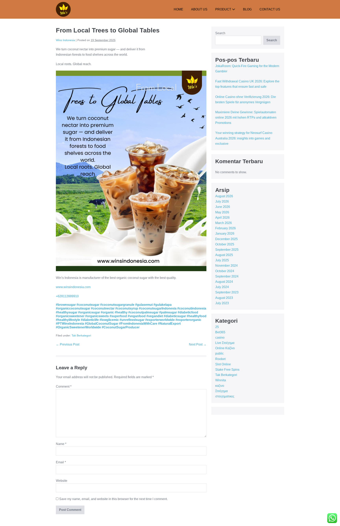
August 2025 (224, 255)
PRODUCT (223, 9)
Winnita (220, 380)
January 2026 (224, 233)
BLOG (247, 9)
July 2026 (222, 201)
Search (220, 33)
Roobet (220, 359)
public (219, 353)
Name (61, 444)
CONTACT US (270, 9)
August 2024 (224, 281)
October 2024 (224, 271)
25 (217, 327)
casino (220, 337)
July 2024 (222, 287)
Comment (63, 386)
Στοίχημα (221, 391)
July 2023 (222, 303)
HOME (178, 9)
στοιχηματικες (224, 396)
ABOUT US (199, 9)
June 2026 (222, 206)
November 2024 (226, 265)
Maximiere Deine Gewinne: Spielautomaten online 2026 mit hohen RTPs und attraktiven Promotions (245, 117)
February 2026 (225, 228)
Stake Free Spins (227, 369)
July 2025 (222, 260)
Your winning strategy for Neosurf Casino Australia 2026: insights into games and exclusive (243, 138)
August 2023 (224, 297)
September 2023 (226, 292)
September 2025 (226, 249)
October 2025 (224, 244)
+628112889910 (67, 296)
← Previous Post (67, 344)
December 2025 (226, 239)
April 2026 (222, 217)
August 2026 (224, 196)
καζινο (219, 385)
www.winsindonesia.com (73, 287)
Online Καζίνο (225, 348)
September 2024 (226, 276)
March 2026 (223, 223)
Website (61, 480)
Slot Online (223, 364)
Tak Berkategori (81, 335)
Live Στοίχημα (224, 343)
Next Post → (197, 344)
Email (61, 462)
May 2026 (222, 212)
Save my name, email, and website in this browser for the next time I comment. (113, 499)
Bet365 (220, 332)
